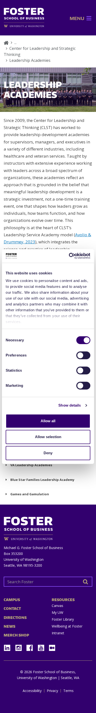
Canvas (57, 605)
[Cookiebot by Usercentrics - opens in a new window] (69, 256)
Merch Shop (16, 635)
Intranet (58, 633)
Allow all (48, 421)
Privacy (52, 690)
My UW (57, 612)
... (15, 42)
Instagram (20, 646)
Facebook (31, 646)
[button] (77, 18)
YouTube (43, 646)
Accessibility (32, 690)
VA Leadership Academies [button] (31, 465)
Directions (15, 618)
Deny (48, 453)
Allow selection (48, 437)
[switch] (83, 355)
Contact (12, 608)
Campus (12, 600)
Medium (52, 648)
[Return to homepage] (48, 527)
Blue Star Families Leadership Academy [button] (42, 479)
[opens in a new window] (24, 26)
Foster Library (63, 619)
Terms (68, 690)
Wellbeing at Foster (67, 626)
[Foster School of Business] (6, 42)
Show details (69, 405)
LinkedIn (9, 646)
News (9, 626)
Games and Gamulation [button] (29, 494)
